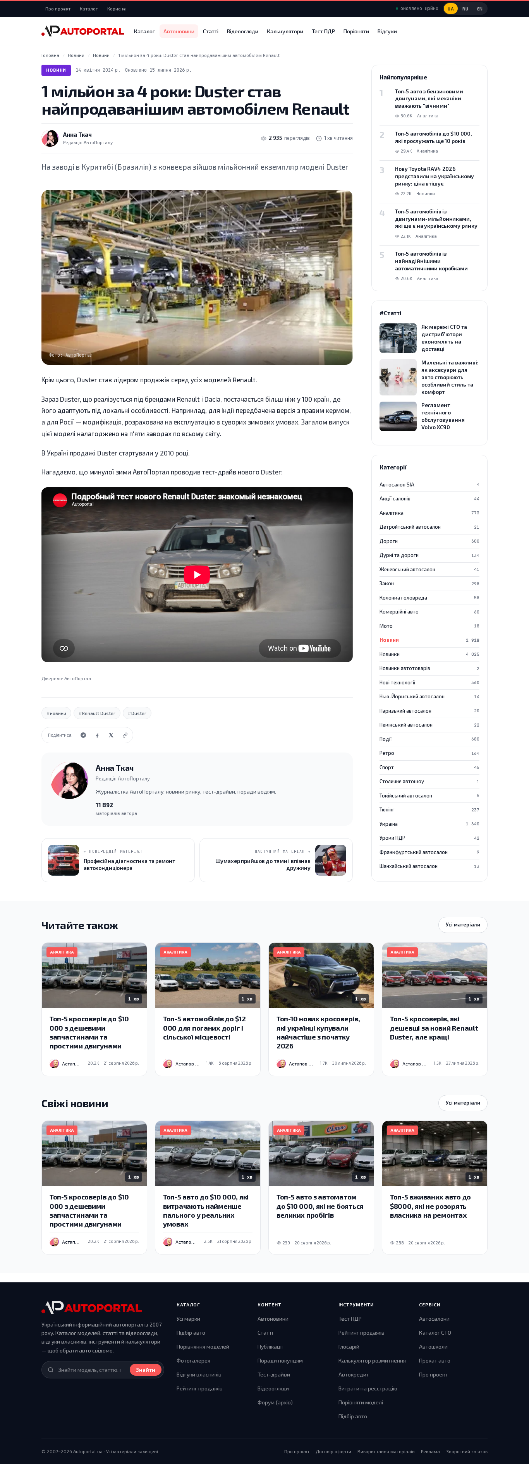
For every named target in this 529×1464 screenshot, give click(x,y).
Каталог (89, 8)
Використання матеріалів (386, 1451)
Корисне (116, 8)
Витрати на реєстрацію (367, 1388)
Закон (429, 583)
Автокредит (353, 1374)
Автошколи (433, 1346)
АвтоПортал (77, 678)
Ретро (429, 753)
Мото (429, 626)
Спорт (429, 767)
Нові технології (429, 682)
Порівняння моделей (203, 1346)
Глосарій (348, 1346)
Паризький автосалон (429, 711)
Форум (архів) (275, 1402)
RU (465, 8)
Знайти (145, 1369)
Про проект (57, 8)
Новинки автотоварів (429, 668)
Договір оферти (333, 1451)
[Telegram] (83, 735)
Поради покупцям (280, 1360)
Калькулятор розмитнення (372, 1360)
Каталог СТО (435, 1332)
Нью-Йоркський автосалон (429, 696)
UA (451, 8)
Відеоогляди (242, 31)
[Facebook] (97, 735)
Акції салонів (429, 498)
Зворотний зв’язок (467, 1451)
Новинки (429, 654)
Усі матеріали (463, 924)
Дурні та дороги (429, 555)
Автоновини (178, 31)
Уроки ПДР (429, 838)
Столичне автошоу (429, 781)
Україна (429, 824)
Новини (56, 69)
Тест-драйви (274, 1374)
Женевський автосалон (429, 569)
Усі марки (188, 1318)
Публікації (270, 1346)
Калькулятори (285, 31)
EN (480, 8)
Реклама (430, 1451)
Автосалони (434, 1318)
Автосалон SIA (429, 484)
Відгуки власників (199, 1374)
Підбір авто (191, 1332)
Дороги (429, 541)
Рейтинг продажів (200, 1388)
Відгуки (387, 31)
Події (429, 739)
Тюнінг (429, 809)
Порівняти (356, 31)
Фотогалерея (193, 1360)
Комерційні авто (429, 611)
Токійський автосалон (429, 795)
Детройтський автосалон (429, 527)
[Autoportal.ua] (82, 31)
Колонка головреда (429, 598)
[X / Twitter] (111, 735)
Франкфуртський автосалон (429, 852)
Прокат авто (434, 1360)
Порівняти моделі (360, 1402)
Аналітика (429, 513)
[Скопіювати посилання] (125, 735)
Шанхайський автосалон (429, 866)
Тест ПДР (323, 31)
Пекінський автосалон (429, 725)
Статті (210, 31)
